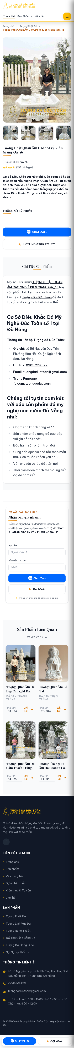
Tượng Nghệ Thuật (18, 930)
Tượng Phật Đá (28, 26)
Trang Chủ (9, 16)
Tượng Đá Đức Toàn (37, 297)
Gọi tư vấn (39, 589)
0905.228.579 (36, 365)
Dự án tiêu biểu (15, 883)
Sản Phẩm (23, 16)
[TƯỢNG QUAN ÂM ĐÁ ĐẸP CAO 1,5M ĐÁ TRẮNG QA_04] (20, 663)
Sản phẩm (12, 869)
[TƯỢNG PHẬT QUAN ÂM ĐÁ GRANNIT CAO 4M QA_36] (53, 740)
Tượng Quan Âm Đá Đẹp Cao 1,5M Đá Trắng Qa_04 (20, 689)
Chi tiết (26, 709)
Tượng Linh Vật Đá (18, 923)
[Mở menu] (67, 16)
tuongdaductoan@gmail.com (45, 372)
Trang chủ (8, 26)
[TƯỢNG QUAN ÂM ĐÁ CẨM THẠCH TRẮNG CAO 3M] (20, 740)
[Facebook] (6, 842)
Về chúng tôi (14, 876)
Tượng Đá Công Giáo (20, 945)
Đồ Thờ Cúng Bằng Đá (20, 938)
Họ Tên (12, 545)
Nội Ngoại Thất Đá (18, 952)
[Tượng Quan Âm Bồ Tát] (53, 663)
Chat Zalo (39, 578)
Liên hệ (10, 897)
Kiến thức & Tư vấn (18, 890)
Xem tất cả (35, 637)
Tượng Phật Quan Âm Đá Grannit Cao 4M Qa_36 (53, 766)
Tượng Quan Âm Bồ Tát (53, 689)
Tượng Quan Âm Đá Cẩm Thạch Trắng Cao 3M (20, 766)
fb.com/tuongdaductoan (32, 383)
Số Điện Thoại (16, 560)
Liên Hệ (39, 16)
